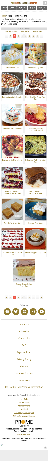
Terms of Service (24, 373)
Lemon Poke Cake (12, 68)
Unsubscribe (24, 380)
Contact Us (24, 338)
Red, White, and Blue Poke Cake (12, 254)
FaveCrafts (24, 399)
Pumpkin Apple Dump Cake (35, 253)
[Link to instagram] (33, 311)
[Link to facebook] (7, 311)
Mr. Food (24, 409)
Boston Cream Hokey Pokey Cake (24, 285)
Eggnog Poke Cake (35, 223)
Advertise (24, 331)
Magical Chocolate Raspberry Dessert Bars (12, 193)
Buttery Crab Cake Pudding (12, 97)
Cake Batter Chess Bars (12, 223)
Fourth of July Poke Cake (12, 129)
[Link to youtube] (41, 311)
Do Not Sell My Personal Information (24, 387)
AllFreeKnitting (24, 406)
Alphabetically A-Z (11, 31)
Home (3, 16)
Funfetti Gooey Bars (35, 68)
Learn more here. (24, 434)
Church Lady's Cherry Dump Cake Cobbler (35, 130)
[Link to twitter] (15, 311)
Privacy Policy (24, 359)
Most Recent (25, 31)
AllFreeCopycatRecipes (24, 413)
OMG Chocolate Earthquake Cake (35, 193)
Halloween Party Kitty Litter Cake (35, 161)
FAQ (24, 345)
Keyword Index (24, 352)
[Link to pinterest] (24, 311)
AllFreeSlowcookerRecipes (24, 416)
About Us (24, 324)
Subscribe (24, 366)
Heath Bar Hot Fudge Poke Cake (35, 98)
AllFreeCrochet (24, 402)
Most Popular (38, 31)
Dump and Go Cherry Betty (12, 160)
